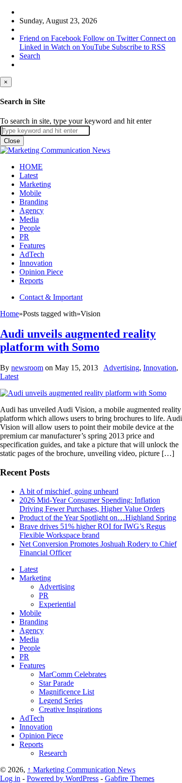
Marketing (35, 184)
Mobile (30, 193)
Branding (33, 202)
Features (32, 245)
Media (29, 219)
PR (24, 237)
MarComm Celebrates (72, 674)
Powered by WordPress (63, 778)
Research (53, 753)
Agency (31, 210)
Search (29, 56)
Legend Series (61, 700)
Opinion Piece (41, 272)
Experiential (57, 604)
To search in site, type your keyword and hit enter (75, 121)
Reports (31, 280)
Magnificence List (66, 692)
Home (9, 314)
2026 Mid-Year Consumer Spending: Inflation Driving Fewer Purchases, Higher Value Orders (92, 504)
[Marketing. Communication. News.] (55, 150)
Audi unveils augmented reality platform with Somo (78, 340)
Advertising (121, 368)
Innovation (35, 263)
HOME (31, 167)
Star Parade (56, 683)
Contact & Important (51, 297)
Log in (10, 778)
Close (12, 141)
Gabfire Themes (129, 778)
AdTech (31, 254)
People (29, 228)
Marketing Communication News (81, 769)
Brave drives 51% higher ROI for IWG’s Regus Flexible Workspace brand (92, 530)
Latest (28, 175)
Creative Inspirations (70, 709)
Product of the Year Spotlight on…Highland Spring (97, 517)
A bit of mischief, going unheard (68, 491)
